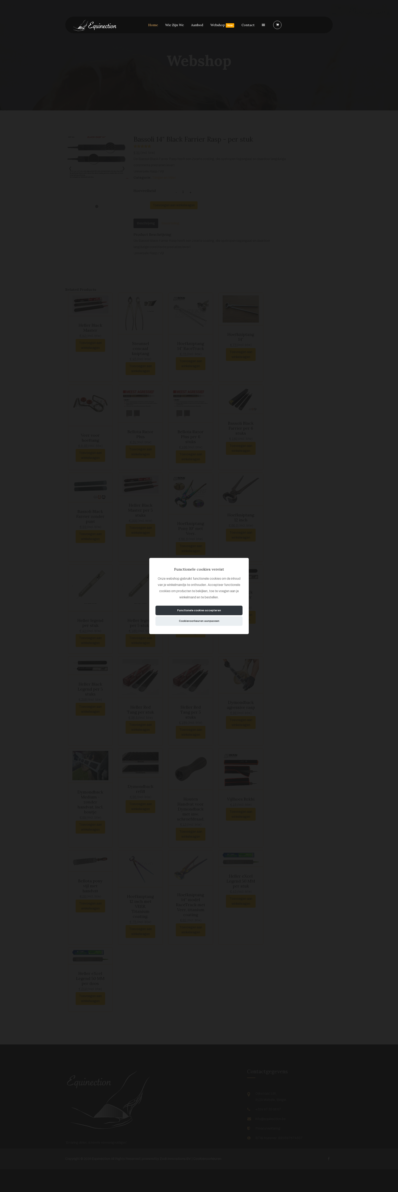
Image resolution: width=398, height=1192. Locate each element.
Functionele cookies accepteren (199, 610)
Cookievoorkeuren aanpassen (199, 620)
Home (153, 25)
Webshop (221, 25)
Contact (248, 25)
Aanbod (197, 25)
